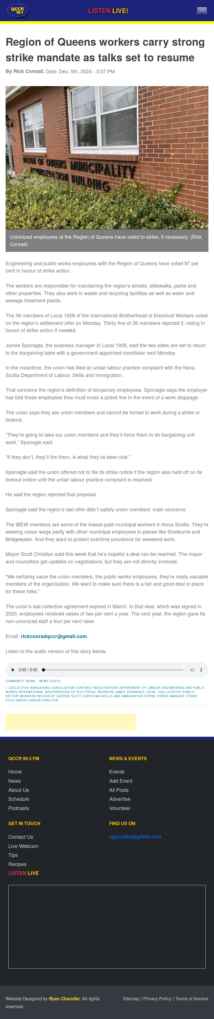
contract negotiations (97, 688)
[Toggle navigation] (202, 10)
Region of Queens (53, 696)
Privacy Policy (157, 998)
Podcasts (18, 807)
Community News (20, 681)
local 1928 (155, 692)
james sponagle (130, 692)
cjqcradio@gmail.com (135, 836)
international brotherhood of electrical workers (66, 692)
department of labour (139, 688)
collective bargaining (30, 688)
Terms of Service (191, 998)
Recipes (17, 863)
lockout (174, 692)
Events (117, 771)
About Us (18, 789)
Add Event (120, 780)
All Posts (119, 789)
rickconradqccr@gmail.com (54, 636)
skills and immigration (122, 696)
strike (150, 696)
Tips (13, 854)
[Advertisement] (71, 722)
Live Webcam (23, 845)
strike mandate (171, 696)
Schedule (18, 798)
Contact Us (20, 836)
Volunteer (119, 807)
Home (15, 771)
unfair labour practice (37, 700)
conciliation (63, 688)
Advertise (119, 798)
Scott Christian (85, 696)
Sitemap (131, 998)
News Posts (50, 681)
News (14, 780)
